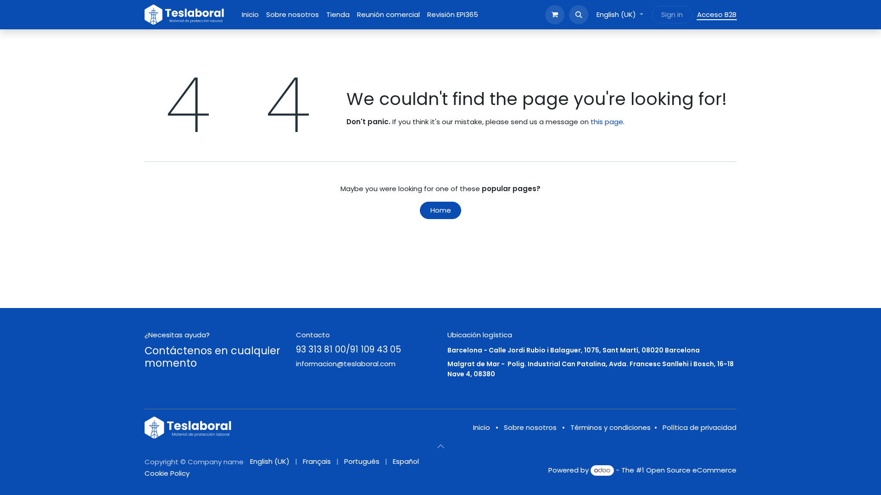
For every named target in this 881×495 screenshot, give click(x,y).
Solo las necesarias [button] (665, 480)
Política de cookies (468, 480)
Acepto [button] (719, 480)
